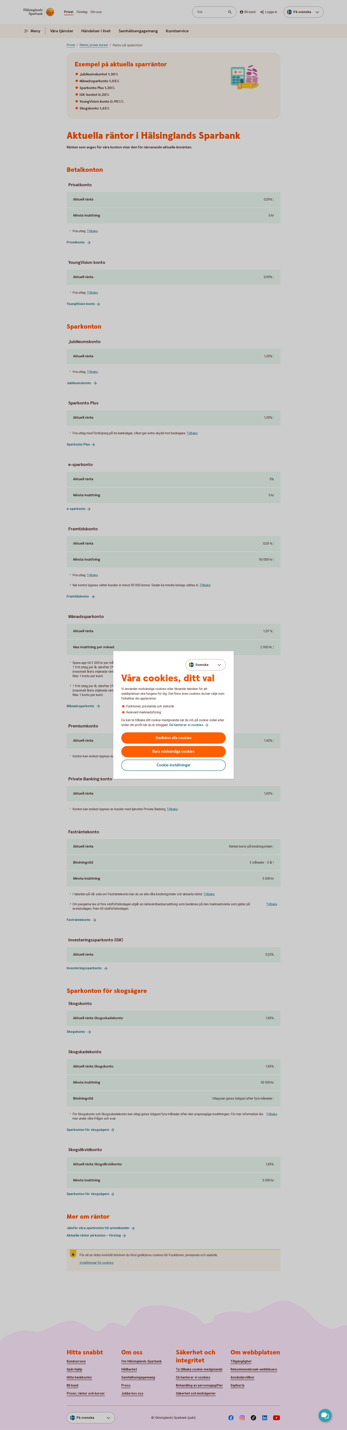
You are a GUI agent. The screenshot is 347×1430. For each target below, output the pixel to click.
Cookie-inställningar (174, 765)
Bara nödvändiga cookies (173, 751)
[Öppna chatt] (325, 1415)
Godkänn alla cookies (173, 737)
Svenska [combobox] (201, 665)
